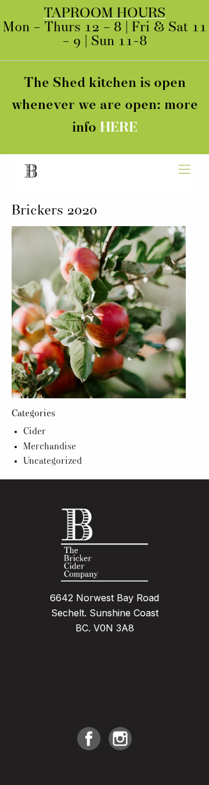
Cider (34, 432)
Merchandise (49, 447)
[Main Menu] (184, 169)
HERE (119, 128)
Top (196, 769)
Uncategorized (52, 461)
